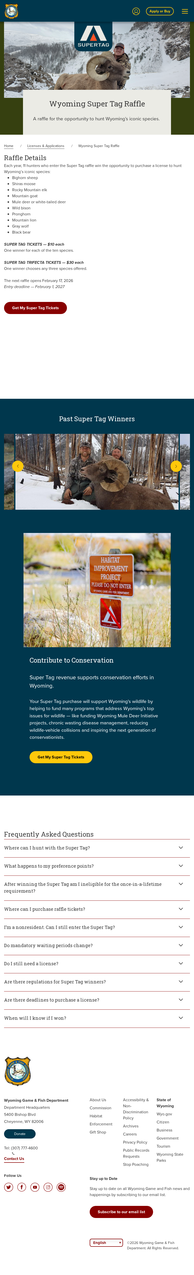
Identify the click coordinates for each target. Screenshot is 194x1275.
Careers (130, 1134)
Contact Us (14, 1158)
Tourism (163, 1146)
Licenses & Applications (45, 146)
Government (168, 1138)
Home (8, 146)
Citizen (163, 1122)
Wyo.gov (164, 1114)
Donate (20, 1134)
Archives (130, 1126)
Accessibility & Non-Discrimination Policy (136, 1109)
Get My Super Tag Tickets (35, 308)
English (99, 1242)
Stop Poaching (136, 1164)
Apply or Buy (160, 11)
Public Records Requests (136, 1153)
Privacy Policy (135, 1142)
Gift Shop (98, 1132)
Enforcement (101, 1124)
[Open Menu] (185, 11)
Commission (100, 1108)
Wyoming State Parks (170, 1157)
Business (164, 1130)
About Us (98, 1100)
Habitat (96, 1116)
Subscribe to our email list (121, 1212)
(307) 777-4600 (24, 1148)
